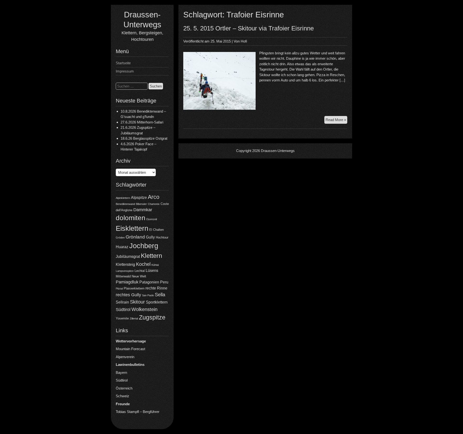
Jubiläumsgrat (128, 256)
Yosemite (122, 318)
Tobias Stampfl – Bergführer (137, 412)
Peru (164, 282)
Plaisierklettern (134, 288)
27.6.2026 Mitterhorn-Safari (142, 122)
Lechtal (140, 271)
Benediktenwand (125, 204)
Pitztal (119, 288)
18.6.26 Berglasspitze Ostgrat (144, 138)
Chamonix (154, 204)
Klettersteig (125, 264)
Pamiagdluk (127, 282)
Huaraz (122, 247)
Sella (160, 294)
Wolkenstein (144, 309)
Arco (153, 197)
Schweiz (122, 396)
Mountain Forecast (130, 349)
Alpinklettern (123, 197)
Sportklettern (157, 302)
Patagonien (149, 282)
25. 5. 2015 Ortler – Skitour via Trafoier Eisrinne (248, 28)
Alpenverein (125, 357)
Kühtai (155, 264)
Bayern (121, 372)
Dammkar (142, 209)
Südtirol (123, 309)
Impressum (125, 71)
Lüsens (152, 270)
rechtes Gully (128, 294)
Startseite (123, 63)
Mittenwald (123, 276)
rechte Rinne (156, 288)
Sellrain (122, 302)
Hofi (244, 41)
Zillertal (134, 318)
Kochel (143, 264)
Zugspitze (152, 317)
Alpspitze (139, 197)
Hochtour (162, 237)
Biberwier (141, 204)
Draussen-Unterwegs (278, 151)
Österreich (124, 388)
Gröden (120, 237)
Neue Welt (139, 276)
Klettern (151, 255)
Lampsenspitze (125, 270)
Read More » (336, 120)
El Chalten (156, 229)
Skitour (137, 301)
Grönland (135, 236)
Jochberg (143, 246)
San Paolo (148, 295)
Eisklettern (132, 228)
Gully (150, 237)
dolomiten (130, 218)
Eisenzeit (151, 219)
